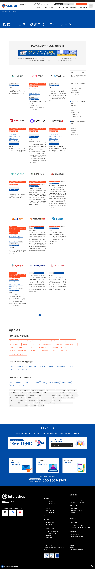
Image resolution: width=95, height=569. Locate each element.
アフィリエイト (30, 395)
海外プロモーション (49, 392)
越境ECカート (72, 392)
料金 (46, 7)
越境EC (72, 110)
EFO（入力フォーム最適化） (17, 400)
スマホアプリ (61, 397)
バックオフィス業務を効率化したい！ (39, 347)
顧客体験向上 (74, 105)
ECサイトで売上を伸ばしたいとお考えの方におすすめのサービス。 (78, 76)
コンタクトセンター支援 (48, 397)
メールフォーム (55, 445)
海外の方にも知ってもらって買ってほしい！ (50, 344)
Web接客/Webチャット (33, 397)
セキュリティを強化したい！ (60, 350)
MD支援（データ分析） (37, 390)
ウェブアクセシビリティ (45, 400)
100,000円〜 (74, 130)
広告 (59, 395)
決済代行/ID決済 (74, 114)
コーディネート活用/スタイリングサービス (20, 402)
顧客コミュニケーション (32, 382)
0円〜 (72, 123)
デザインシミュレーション (64, 402)
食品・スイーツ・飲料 (76, 88)
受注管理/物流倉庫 (75, 112)
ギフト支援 (57, 400)
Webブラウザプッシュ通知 (16, 397)
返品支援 (41, 405)
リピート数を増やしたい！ (67, 340)
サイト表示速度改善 (50, 402)
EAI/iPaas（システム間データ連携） (19, 390)
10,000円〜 (74, 128)
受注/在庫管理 (13, 392)
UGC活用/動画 (31, 400)
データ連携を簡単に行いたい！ (17, 354)
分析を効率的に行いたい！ (58, 347)
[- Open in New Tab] (47, 53)
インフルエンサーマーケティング (46, 395)
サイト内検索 (38, 402)
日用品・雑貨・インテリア (77, 90)
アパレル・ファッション (76, 86)
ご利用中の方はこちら (69, 4)
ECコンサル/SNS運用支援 (16, 395)
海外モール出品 (61, 392)
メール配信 (70, 397)
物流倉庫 (23, 392)
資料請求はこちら (81, 4)
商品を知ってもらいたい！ (29, 344)
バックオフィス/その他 (76, 116)
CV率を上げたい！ (14, 344)
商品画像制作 (71, 390)
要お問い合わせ (74, 134)
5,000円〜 (73, 126)
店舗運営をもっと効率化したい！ (18, 347)
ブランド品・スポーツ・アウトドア (78, 95)
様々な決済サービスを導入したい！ (18, 350)
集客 (72, 103)
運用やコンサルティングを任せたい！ (40, 350)
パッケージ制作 (61, 390)
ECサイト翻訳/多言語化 (35, 392)
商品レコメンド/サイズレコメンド (18, 405)
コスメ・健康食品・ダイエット (78, 92)
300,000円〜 (74, 132)
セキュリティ (50, 390)
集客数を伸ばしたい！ (51, 340)
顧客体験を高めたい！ (70, 344)
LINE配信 (65, 395)
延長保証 (33, 405)
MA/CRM (74, 395)
